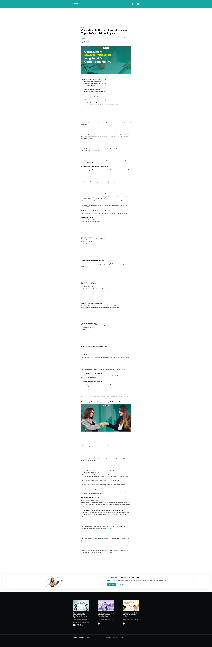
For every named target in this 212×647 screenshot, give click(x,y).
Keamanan (121, 637)
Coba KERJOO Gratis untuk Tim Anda (91, 106)
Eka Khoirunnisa (78, 624)
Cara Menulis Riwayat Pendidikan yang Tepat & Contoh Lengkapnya (95, 79)
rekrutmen (109, 528)
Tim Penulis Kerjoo (88, 41)
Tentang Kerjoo (108, 637)
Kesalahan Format (88, 93)
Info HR (85, 3)
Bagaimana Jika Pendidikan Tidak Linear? (93, 102)
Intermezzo (83, 27)
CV (81, 162)
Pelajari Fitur (121, 584)
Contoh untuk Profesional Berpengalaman (92, 89)
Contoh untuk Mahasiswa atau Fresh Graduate (94, 87)
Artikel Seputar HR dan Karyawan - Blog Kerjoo (80, 637)
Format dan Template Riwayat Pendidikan (93, 96)
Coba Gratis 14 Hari (115, 637)
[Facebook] (132, 3)
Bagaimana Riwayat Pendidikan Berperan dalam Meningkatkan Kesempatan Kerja (99, 99)
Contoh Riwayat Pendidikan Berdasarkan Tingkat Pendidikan (95, 83)
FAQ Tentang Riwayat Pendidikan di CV (91, 100)
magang (114, 264)
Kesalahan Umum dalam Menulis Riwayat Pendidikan (94, 91)
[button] (137, 4)
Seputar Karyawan (95, 3)
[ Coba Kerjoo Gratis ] (88, 5)
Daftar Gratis (111, 584)
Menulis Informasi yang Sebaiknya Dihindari (93, 95)
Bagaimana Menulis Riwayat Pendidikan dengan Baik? (94, 81)
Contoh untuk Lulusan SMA (90, 85)
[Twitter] (132, 4)
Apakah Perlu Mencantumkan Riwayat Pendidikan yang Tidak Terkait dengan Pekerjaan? (102, 104)
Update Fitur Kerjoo (108, 3)
